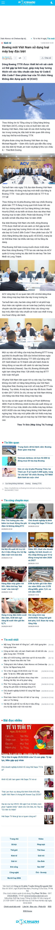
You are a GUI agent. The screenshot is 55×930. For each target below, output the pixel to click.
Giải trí (14, 861)
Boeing (28, 483)
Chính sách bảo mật (12, 907)
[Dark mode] (52, 3)
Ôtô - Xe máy (41, 872)
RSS (49, 907)
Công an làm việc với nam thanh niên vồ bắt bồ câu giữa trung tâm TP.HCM (28, 652)
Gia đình (41, 861)
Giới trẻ (41, 856)
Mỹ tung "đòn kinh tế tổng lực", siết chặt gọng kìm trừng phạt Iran (28, 645)
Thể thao (41, 850)
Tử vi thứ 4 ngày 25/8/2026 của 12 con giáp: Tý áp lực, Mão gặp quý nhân (28, 672)
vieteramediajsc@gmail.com (36, 896)
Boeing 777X (36, 483)
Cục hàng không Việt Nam (14, 483)
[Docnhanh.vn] (27, 922)
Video (40, 839)
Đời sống (14, 867)
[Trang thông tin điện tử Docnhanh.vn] (26, 2)
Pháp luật (41, 844)
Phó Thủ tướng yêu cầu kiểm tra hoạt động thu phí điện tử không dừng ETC (28, 685)
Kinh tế (14, 856)
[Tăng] (25, 58)
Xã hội (14, 844)
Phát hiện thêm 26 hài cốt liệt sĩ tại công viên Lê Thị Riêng (28, 698)
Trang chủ (14, 839)
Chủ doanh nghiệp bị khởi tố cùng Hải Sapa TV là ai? (28, 692)
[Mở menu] (3, 3)
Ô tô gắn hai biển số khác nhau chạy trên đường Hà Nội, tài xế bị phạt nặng (28, 679)
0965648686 (12, 896)
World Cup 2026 (14, 878)
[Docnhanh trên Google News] (7, 58)
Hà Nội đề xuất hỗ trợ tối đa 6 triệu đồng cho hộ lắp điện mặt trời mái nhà (28, 705)
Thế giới (14, 850)
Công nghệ (14, 872)
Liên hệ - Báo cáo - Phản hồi (34, 907)
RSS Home (27, 911)
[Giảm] (15, 58)
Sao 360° (41, 867)
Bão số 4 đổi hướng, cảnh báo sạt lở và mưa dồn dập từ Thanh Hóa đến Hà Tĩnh (28, 659)
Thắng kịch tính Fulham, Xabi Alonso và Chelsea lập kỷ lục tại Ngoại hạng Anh (28, 665)
